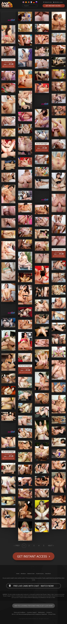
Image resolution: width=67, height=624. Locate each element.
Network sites (48, 2)
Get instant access (53, 6)
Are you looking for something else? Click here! (33, 606)
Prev (17, 545)
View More (48, 573)
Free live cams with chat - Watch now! (33, 585)
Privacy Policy (51, 614)
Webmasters (41, 612)
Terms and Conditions (19, 612)
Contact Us (49, 612)
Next (50, 545)
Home (17, 573)
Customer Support (32, 612)
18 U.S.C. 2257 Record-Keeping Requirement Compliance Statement (29, 614)
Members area (59, 2)
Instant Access (40, 573)
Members (23, 573)
